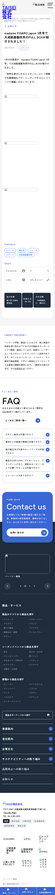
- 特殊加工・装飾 (9, 632)
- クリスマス (33, 664)
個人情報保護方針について (15, 883)
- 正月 (4, 651)
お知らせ (27, 300)
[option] (27, 566)
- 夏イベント (33, 656)
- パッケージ (7, 619)
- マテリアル (33, 627)
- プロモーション (35, 619)
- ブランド (32, 623)
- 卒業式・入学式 (9, 669)
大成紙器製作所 (26, 254)
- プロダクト (7, 623)
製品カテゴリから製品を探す (18, 614)
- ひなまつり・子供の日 (12, 660)
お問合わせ (20, 368)
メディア (24, 48)
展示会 (22, 250)
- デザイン (6, 636)
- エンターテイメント (11, 701)
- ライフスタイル (35, 684)
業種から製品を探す (13, 679)
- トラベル (32, 688)
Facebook (11, 270)
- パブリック (33, 697)
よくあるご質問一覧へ (16, 420)
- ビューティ (7, 684)
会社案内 (7, 739)
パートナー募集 (10, 879)
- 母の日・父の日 (35, 651)
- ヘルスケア (7, 697)
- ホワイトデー (8, 664)
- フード (5, 692)
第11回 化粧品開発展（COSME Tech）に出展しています (12, 303)
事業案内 (7, 729)
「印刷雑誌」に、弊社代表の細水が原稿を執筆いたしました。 (41, 303)
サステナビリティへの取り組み (21, 759)
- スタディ (32, 692)
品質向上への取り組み (15, 769)
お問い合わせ (27, 892)
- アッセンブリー (35, 632)
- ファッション (8, 688)
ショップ (33, 250)
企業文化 (7, 749)
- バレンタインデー (10, 656)
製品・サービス (9, 893)
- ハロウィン (33, 660)
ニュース (10, 250)
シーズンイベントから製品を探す (20, 646)
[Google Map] (10, 812)
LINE (8, 279)
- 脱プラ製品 (7, 627)
